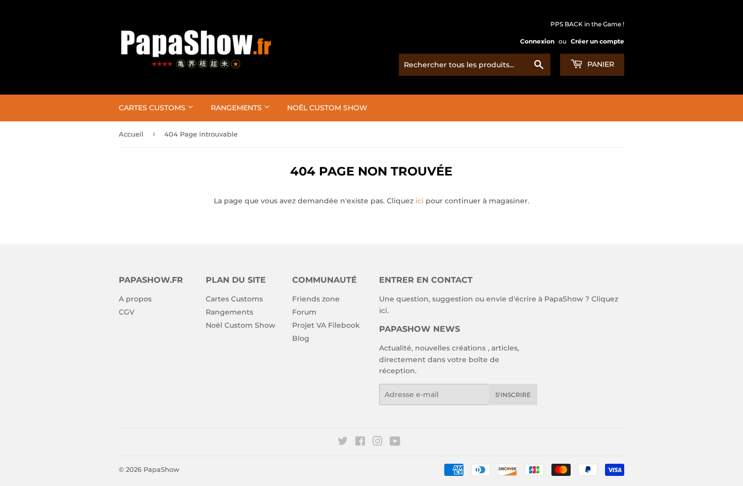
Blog (300, 338)
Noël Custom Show (327, 107)
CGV (126, 312)
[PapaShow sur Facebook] (360, 442)
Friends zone (316, 298)
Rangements (237, 107)
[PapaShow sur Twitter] (343, 442)
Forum (304, 312)
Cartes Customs (153, 107)
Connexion (537, 41)
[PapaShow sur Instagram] (378, 442)
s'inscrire (513, 395)
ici (419, 200)
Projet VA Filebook (326, 325)
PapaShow (161, 469)
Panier (599, 64)
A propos (135, 298)
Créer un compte (597, 41)
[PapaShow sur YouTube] (395, 442)
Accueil (131, 134)
